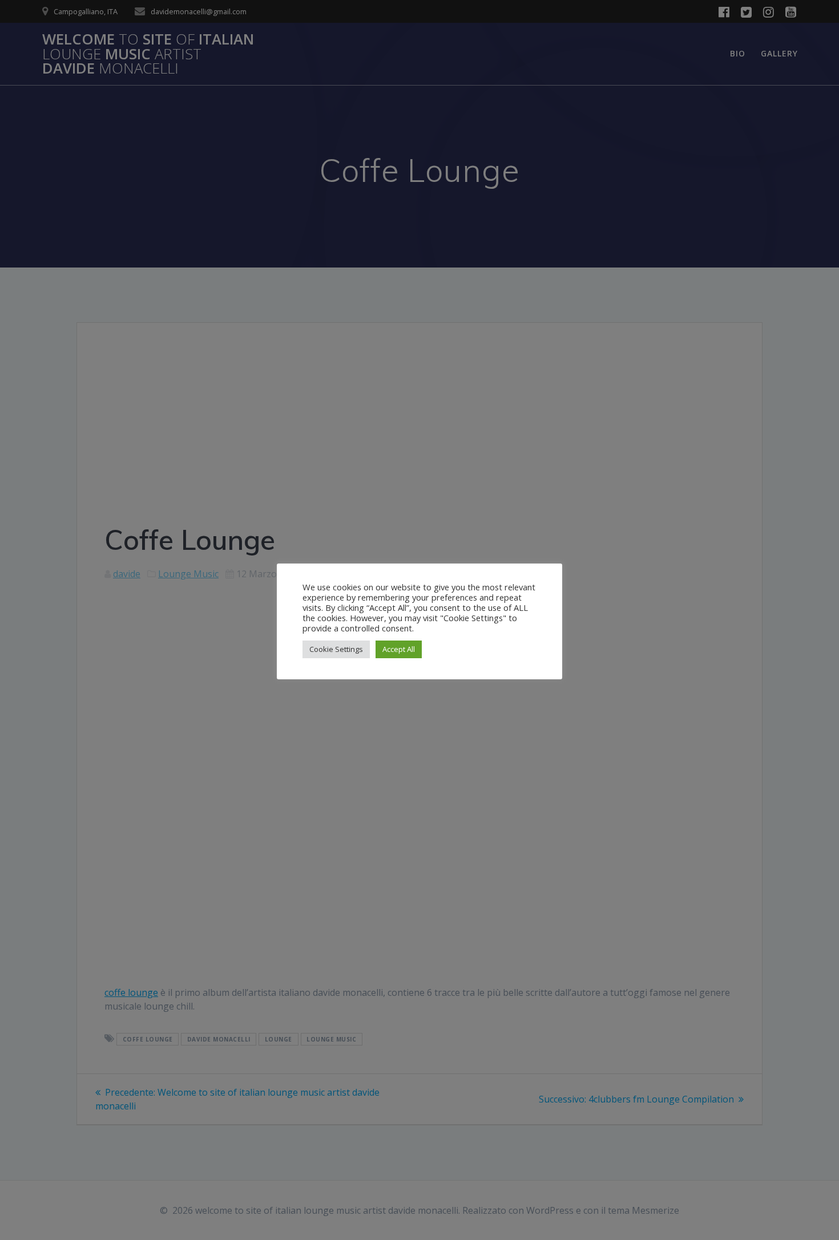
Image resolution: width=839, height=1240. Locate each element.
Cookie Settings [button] (336, 649)
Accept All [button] (398, 649)
